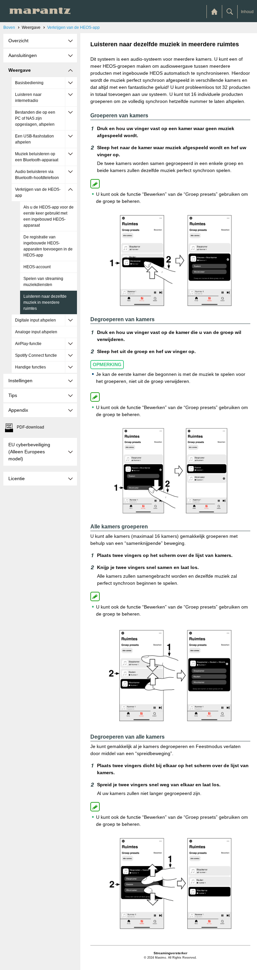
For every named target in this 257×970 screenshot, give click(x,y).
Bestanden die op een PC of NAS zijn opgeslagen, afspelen (35, 118)
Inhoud (247, 11)
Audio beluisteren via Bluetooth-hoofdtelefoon (37, 174)
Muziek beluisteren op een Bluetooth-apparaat (36, 157)
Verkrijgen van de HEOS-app (73, 27)
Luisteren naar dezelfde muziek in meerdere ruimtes (45, 302)
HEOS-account (37, 267)
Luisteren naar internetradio (28, 97)
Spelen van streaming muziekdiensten (43, 281)
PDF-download (30, 427)
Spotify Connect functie (36, 355)
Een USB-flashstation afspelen (34, 139)
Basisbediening (29, 82)
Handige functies (30, 367)
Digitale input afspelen (35, 320)
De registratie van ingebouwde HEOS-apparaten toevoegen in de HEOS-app (48, 246)
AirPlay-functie (28, 343)
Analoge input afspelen (36, 332)
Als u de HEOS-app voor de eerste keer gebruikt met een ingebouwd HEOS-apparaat (48, 216)
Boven (9, 27)
